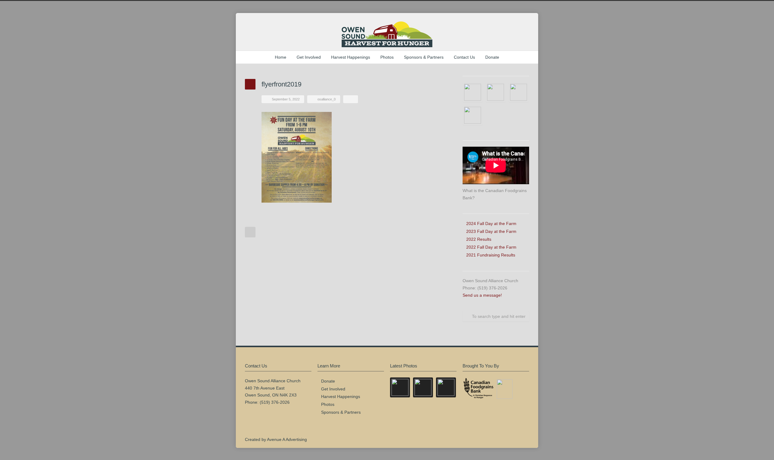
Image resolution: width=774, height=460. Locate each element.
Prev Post (250, 232)
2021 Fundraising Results (490, 255)
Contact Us (464, 57)
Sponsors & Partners (424, 57)
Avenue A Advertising (287, 439)
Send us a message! (482, 295)
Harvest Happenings (350, 57)
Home (280, 57)
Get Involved (309, 57)
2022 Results (478, 239)
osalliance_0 (326, 99)
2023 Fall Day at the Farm (491, 231)
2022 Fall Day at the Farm (491, 247)
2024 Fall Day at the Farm (491, 223)
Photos (387, 57)
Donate (492, 57)
